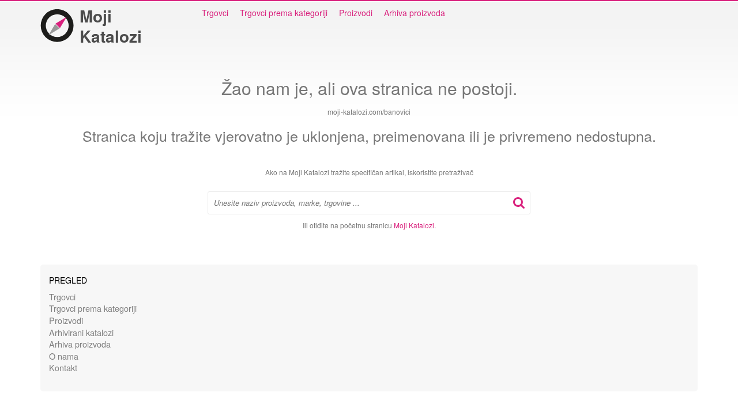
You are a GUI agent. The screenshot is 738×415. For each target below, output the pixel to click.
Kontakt (63, 367)
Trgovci (215, 12)
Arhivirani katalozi (81, 332)
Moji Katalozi (111, 26)
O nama (63, 356)
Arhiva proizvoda (414, 12)
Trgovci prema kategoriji (283, 12)
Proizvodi (355, 12)
